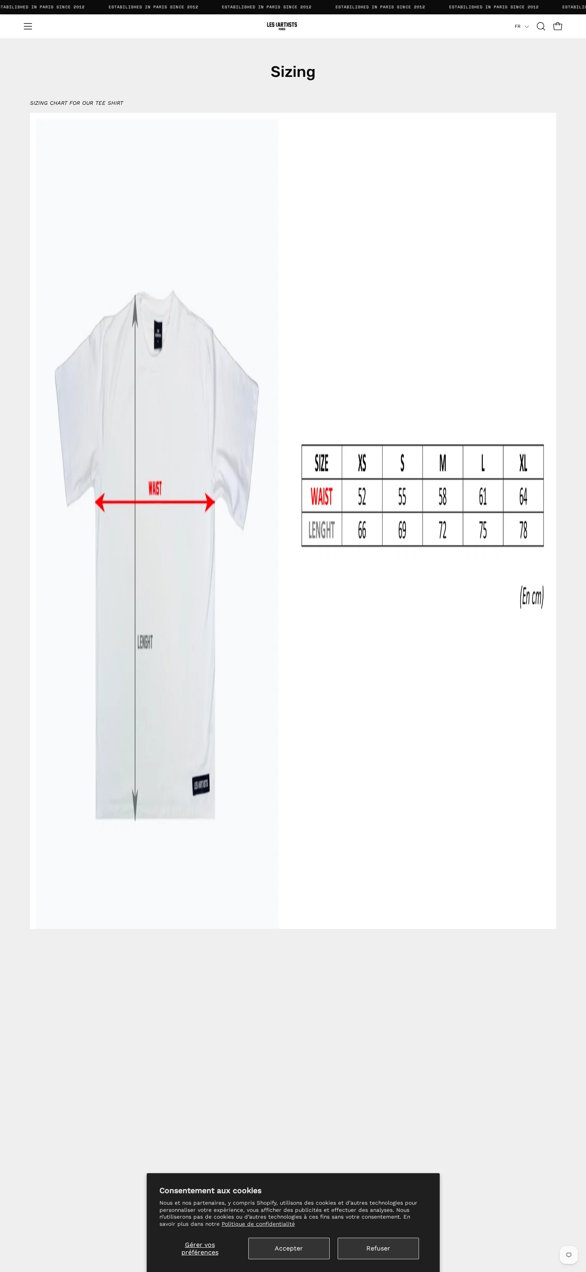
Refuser (378, 1248)
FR (518, 26)
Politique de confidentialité (258, 1224)
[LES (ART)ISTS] (293, 26)
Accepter (289, 1248)
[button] (541, 26)
